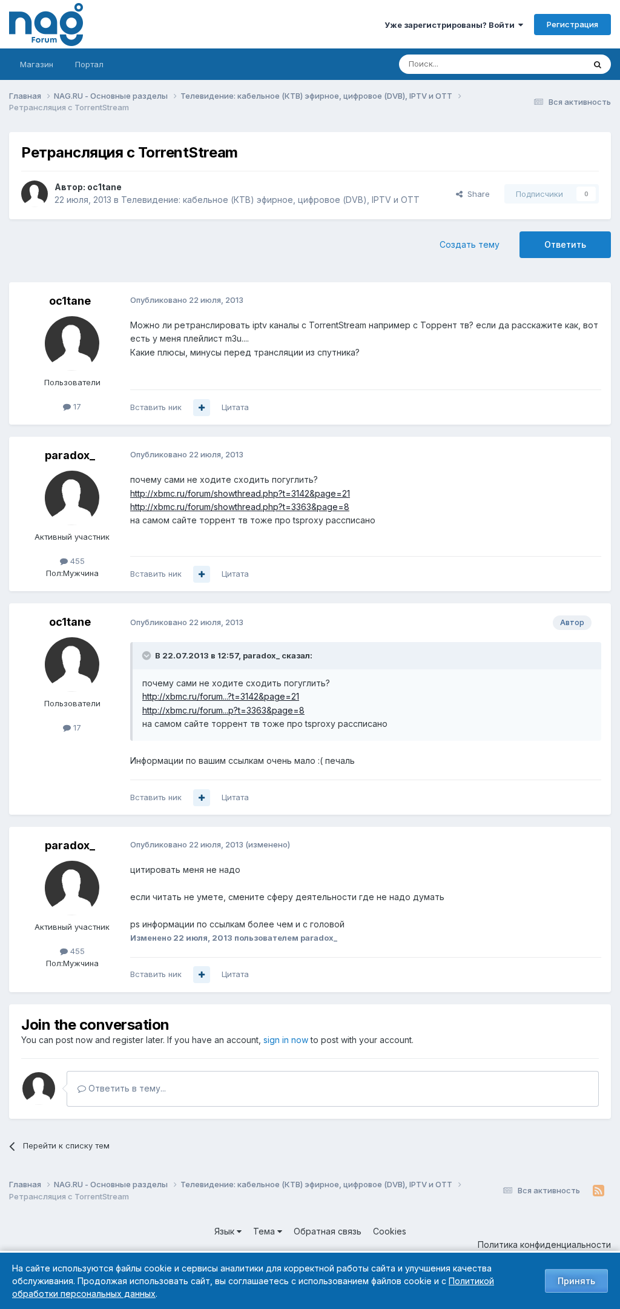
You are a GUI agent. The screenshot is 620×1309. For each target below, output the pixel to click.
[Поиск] (597, 64)
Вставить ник (156, 407)
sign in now (285, 1040)
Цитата (235, 407)
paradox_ (70, 455)
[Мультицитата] (201, 407)
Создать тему (470, 244)
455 (76, 561)
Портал (89, 64)
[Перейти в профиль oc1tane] (34, 194)
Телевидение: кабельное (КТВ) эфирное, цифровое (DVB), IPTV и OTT (270, 199)
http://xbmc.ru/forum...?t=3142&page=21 (220, 696)
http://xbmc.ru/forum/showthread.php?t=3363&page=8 (239, 507)
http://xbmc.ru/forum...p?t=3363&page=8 (223, 710)
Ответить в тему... (126, 1088)
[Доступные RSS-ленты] (598, 1190)
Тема (265, 1231)
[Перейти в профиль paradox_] (72, 498)
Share (476, 194)
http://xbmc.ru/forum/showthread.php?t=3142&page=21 (240, 493)
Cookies (389, 1231)
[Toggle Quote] (147, 655)
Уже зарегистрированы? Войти (451, 25)
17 (76, 406)
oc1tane (104, 187)
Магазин (36, 64)
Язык (225, 1231)
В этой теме (546, 63)
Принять (576, 1281)
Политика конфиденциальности (544, 1244)
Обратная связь (327, 1231)
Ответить (565, 244)
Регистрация (572, 24)
